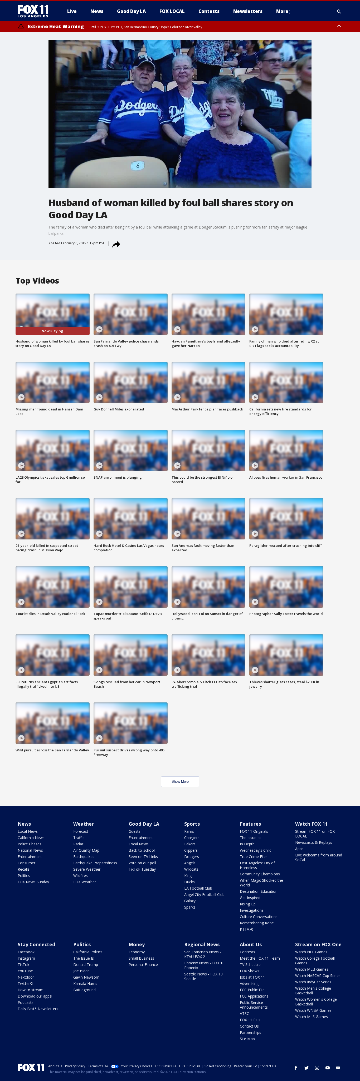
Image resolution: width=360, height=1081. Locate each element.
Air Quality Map (86, 850)
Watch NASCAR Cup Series (317, 975)
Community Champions (260, 873)
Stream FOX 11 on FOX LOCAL (315, 834)
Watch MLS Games (311, 1016)
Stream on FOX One (318, 944)
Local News (28, 831)
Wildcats (191, 869)
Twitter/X (25, 983)
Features (250, 824)
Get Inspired (250, 897)
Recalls (24, 869)
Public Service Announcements (254, 1005)
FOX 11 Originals (254, 831)
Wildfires (80, 875)
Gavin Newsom (86, 977)
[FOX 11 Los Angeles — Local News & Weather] (35, 11)
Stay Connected (36, 944)
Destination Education (259, 891)
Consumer (26, 862)
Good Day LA (144, 824)
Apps (299, 848)
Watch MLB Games (311, 969)
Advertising (249, 983)
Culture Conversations (259, 916)
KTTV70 (246, 929)
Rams (189, 831)
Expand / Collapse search (339, 11)
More (282, 11)
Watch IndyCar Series (313, 981)
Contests (247, 951)
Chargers (192, 837)
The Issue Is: (250, 837)
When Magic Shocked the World (261, 882)
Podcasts (25, 1002)
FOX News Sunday (33, 881)
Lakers (190, 843)
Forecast (80, 831)
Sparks (190, 907)
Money (137, 944)
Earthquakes (83, 856)
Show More (180, 782)
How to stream (30, 989)
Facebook (26, 951)
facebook (296, 1068)
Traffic (78, 837)
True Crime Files (253, 856)
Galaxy (190, 900)
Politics (24, 875)
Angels (190, 862)
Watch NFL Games (311, 951)
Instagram (26, 958)
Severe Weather (86, 869)
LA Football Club (198, 888)
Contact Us (249, 1026)
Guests (134, 831)
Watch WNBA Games (313, 1010)
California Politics (88, 951)
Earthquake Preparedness (95, 862)
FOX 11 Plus (250, 1019)
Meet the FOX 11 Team (260, 958)
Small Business (141, 958)
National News (30, 850)
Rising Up (248, 903)
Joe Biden (81, 970)
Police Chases (29, 843)
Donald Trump (85, 964)
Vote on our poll (142, 862)
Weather (83, 824)
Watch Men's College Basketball (313, 990)
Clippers (191, 850)
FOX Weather (84, 881)
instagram (317, 1068)
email (338, 1068)
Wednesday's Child (255, 850)
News (24, 824)
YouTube (25, 970)
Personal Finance (143, 964)
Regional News (202, 944)
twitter (306, 1068)
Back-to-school (142, 850)
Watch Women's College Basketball (316, 1001)
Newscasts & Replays (313, 842)
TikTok (23, 964)
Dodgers (191, 856)
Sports (192, 824)
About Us (251, 944)
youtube (327, 1068)
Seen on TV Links (143, 856)
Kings (188, 875)
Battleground (84, 989)
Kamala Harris (85, 983)
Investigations (252, 910)
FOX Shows (249, 970)
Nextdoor (26, 977)
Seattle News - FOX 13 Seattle (203, 976)
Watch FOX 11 (311, 824)
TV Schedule (250, 964)
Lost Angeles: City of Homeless (257, 865)
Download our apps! (35, 996)
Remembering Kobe (257, 922)
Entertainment (30, 856)
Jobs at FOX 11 (252, 977)
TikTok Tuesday (142, 869)
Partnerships (250, 1032)
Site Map (247, 1038)
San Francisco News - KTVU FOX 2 (202, 954)
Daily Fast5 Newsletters (38, 1008)
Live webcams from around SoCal (318, 857)
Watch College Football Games (315, 960)
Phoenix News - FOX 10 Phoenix (204, 965)
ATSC (244, 1013)
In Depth (247, 843)
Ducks (189, 881)
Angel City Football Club (204, 894)
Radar (78, 843)
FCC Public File (252, 989)
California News (31, 837)
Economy (137, 951)
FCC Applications (254, 996)
